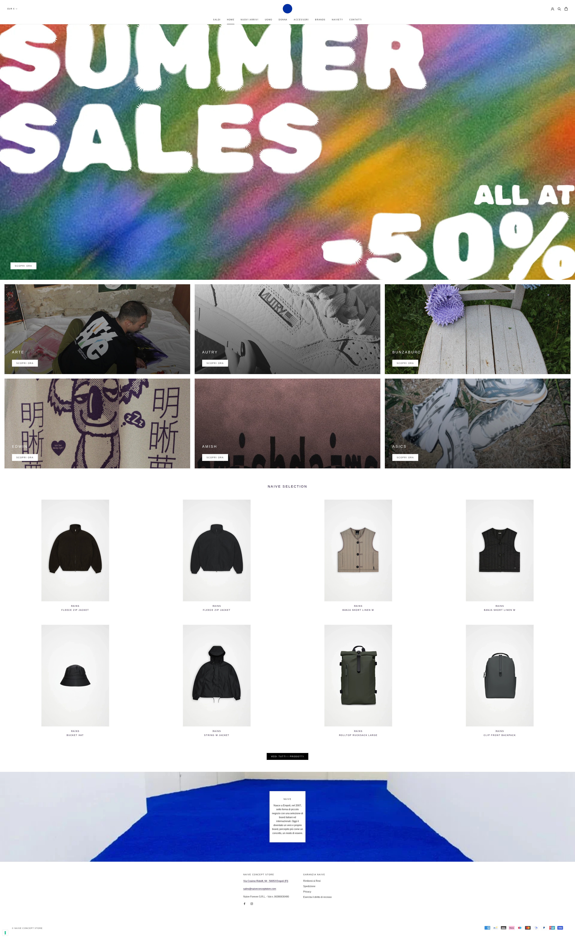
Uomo (268, 20)
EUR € (11, 9)
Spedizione (309, 886)
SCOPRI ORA (23, 266)
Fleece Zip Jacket (75, 610)
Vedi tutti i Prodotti (287, 756)
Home (230, 20)
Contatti (355, 20)
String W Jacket (216, 735)
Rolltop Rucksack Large (358, 735)
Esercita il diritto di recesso (317, 897)
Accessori (301, 20)
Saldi (217, 20)
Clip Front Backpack (500, 735)
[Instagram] (252, 904)
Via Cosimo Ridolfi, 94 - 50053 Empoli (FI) (265, 881)
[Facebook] (244, 904)
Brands (320, 20)
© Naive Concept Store (27, 928)
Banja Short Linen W (358, 610)
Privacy (307, 891)
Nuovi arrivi (249, 20)
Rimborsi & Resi (312, 881)
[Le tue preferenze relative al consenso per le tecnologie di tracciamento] (5, 933)
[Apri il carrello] (566, 8)
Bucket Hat (75, 735)
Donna (283, 20)
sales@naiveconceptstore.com (259, 889)
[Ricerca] (559, 8)
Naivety (337, 20)
